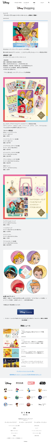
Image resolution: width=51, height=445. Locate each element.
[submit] (48, 2)
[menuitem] (18, 2)
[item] (26, 2)
